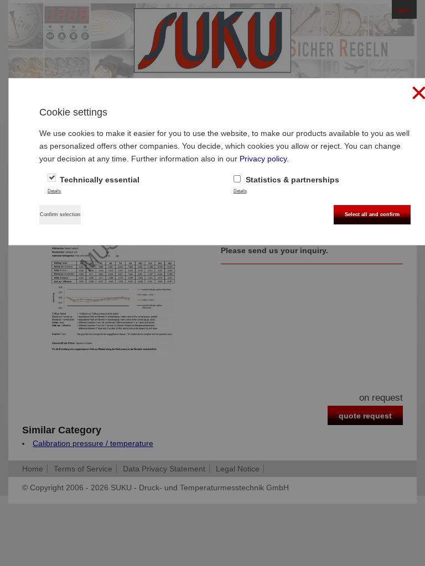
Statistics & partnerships (291, 179)
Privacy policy (263, 158)
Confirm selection (60, 214)
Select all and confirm (372, 214)
